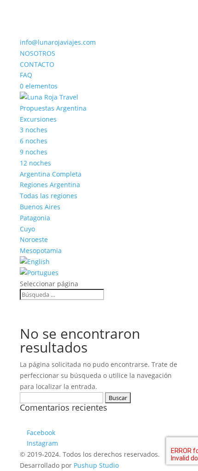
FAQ (26, 75)
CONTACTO (37, 64)
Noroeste (34, 239)
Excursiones (38, 119)
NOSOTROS (37, 53)
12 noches (35, 163)
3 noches (33, 129)
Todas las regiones (48, 195)
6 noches (33, 140)
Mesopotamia (41, 250)
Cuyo (27, 228)
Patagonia (35, 217)
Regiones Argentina (50, 184)
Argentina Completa (51, 174)
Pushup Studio (96, 465)
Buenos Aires (40, 206)
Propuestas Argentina (53, 108)
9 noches (33, 151)
